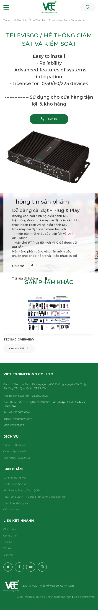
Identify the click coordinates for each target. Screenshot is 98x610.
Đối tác (7, 542)
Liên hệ (8, 554)
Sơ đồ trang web (84, 596)
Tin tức (7, 548)
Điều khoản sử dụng (30, 596)
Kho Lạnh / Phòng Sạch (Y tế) (22, 490)
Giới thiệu (9, 529)
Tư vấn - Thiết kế (14, 445)
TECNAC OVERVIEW (18, 339)
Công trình (10, 535)
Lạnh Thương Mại (14, 477)
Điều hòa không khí (15, 503)
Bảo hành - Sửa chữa (16, 457)
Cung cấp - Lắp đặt (15, 451)
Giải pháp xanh (12, 509)
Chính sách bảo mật (58, 596)
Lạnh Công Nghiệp (15, 484)
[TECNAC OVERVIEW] (49, 313)
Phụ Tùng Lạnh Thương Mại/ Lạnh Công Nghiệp (34, 496)
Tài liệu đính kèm (25, 278)
